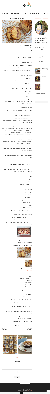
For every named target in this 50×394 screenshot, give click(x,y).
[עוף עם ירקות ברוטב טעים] (37, 87)
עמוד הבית (38, 13)
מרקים (33, 13)
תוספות (26, 13)
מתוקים (11, 13)
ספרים (7, 13)
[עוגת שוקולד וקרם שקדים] (25, 344)
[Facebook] (44, 13)
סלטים (22, 13)
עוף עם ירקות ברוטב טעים (45, 85)
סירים (30, 13)
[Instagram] (45, 13)
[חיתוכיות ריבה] (10, 344)
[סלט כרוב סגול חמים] (37, 79)
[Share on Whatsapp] (16, 325)
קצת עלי (3, 13)
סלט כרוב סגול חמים (45, 76)
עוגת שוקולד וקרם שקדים (25, 355)
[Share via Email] (15, 325)
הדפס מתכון (28, 270)
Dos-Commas (29, 390)
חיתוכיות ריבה (9, 355)
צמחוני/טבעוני (16, 13)
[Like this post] (18, 325)
